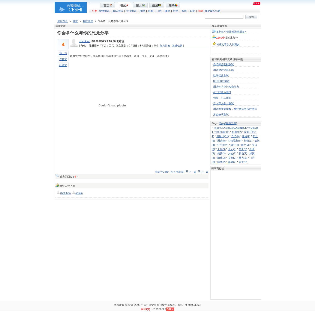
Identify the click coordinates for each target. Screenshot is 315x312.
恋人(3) (232, 149)
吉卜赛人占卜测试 (223, 103)
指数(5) (248, 140)
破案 (150, 10)
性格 (175, 10)
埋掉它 (63, 59)
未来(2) (243, 162)
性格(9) (246, 136)
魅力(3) (243, 157)
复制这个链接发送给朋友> (231, 31)
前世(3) (243, 149)
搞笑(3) (221, 153)
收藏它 (63, 65)
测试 (123, 5)
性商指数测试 (221, 75)
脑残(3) (221, 157)
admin (79, 193)
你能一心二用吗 (222, 97)
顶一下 (63, 53)
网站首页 (62, 21)
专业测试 (131, 10)
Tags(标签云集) (228, 123)
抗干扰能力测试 (222, 92)
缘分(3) (235, 144)
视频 (155, 5)
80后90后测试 (221, 81)
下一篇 (204, 171)
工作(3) (221, 149)
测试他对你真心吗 (223, 70)
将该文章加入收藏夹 (228, 44)
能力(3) (245, 144)
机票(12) (237, 132)
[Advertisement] (132, 159)
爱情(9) (235, 136)
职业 (192, 10)
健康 (167, 10)
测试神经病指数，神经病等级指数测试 (235, 108)
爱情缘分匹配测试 (223, 64)
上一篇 (192, 171)
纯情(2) (221, 162)
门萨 (159, 10)
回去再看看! (177, 171)
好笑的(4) (222, 144)
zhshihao (84, 41)
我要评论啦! (162, 171)
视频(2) (232, 162)
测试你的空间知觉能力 (226, 86)
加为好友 (165, 45)
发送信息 (177, 45)
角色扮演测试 (221, 114)
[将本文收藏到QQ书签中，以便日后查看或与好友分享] (235, 51)
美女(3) (232, 157)
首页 (107, 5)
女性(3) (232, 153)
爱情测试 (104, 10)
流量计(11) (222, 136)
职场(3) (243, 153)
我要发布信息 (212, 10)
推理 (142, 10)
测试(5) (221, 140)
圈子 (172, 5)
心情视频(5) (235, 140)
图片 (139, 5)
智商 (184, 10)
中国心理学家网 (150, 304)
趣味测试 (118, 10)
